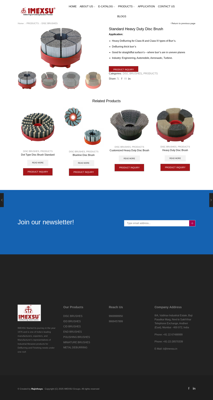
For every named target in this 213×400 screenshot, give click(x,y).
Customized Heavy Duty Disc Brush (129, 150)
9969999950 (116, 316)
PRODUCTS (125, 6)
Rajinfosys (37, 389)
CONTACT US (166, 6)
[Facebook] (122, 78)
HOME (73, 6)
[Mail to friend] (125, 78)
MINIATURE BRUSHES (76, 342)
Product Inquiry (123, 69)
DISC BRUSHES (49, 23)
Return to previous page (183, 23)
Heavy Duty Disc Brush (175, 150)
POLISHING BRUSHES (76, 337)
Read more (38, 163)
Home (21, 23)
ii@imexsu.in (170, 348)
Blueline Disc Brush (84, 155)
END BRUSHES (72, 331)
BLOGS (121, 16)
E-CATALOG (105, 6)
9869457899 (116, 321)
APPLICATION (146, 6)
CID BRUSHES (72, 326)
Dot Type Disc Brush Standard (38, 154)
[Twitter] (118, 78)
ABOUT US (86, 6)
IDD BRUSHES (72, 321)
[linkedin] (129, 78)
